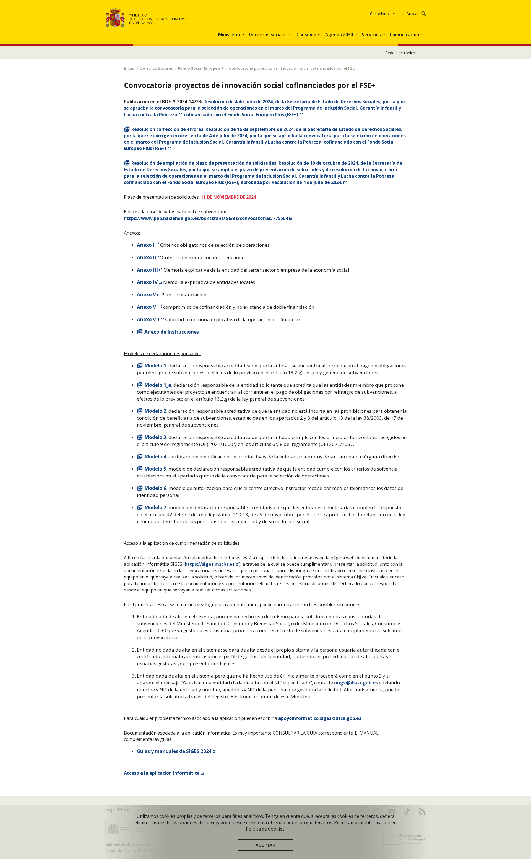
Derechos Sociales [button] (269, 35)
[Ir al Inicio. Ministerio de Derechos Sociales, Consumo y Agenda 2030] (146, 16)
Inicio (129, 68)
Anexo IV (147, 282)
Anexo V (146, 294)
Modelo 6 (155, 488)
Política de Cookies (265, 829)
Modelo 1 (155, 365)
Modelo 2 (155, 411)
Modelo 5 (155, 469)
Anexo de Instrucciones (171, 332)
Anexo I (146, 245)
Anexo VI (147, 307)
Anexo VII (148, 319)
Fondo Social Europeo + (201, 68)
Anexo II (146, 257)
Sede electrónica (400, 52)
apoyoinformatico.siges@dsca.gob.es (319, 718)
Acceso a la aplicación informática (162, 773)
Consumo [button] (306, 35)
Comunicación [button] (405, 35)
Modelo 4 (155, 456)
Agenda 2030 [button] (339, 35)
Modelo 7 (155, 507)
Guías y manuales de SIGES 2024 (174, 751)
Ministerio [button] (229, 35)
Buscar (412, 13)
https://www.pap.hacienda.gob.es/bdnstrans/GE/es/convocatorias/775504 (206, 218)
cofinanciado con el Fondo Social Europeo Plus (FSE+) (241, 114)
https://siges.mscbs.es (210, 564)
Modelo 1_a (157, 385)
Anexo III (147, 270)
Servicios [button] (372, 35)
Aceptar (265, 845)
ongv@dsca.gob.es (356, 682)
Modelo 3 (155, 437)
